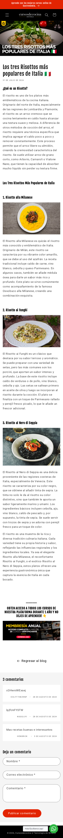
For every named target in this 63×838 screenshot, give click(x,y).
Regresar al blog (34, 661)
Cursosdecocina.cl (24, 833)
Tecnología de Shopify (45, 833)
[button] (7, 15)
